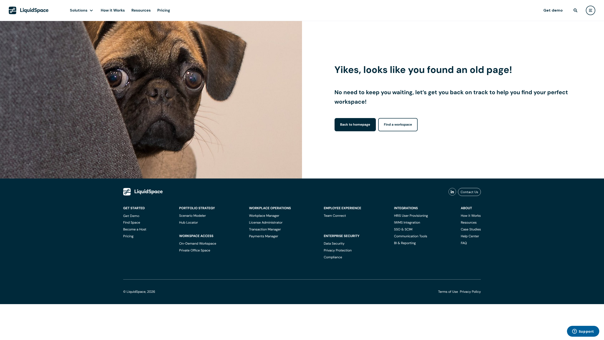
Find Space (131, 223)
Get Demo (131, 216)
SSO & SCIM (403, 229)
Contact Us (469, 192)
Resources (141, 10)
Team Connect (335, 216)
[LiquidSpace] (143, 192)
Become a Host (134, 229)
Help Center (470, 236)
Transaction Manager (265, 229)
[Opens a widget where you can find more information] (583, 332)
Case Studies (471, 229)
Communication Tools (410, 236)
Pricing (163, 10)
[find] (575, 10)
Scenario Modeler (192, 216)
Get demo (553, 10)
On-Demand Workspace (197, 244)
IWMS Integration (407, 223)
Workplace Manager (264, 216)
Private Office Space (194, 250)
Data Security (334, 244)
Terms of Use (448, 292)
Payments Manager (263, 236)
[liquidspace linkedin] (452, 192)
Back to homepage (355, 125)
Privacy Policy (470, 292)
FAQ (464, 243)
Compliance (333, 257)
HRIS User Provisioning (411, 216)
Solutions (79, 10)
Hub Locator (188, 223)
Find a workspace (398, 125)
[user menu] (590, 10)
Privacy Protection (338, 250)
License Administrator (265, 223)
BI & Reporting (405, 243)
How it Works (113, 10)
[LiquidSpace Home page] (29, 10)
